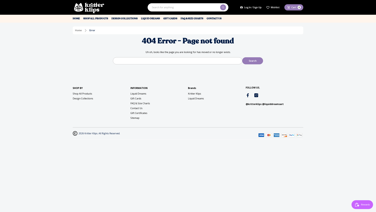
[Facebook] (248, 95)
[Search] (223, 7)
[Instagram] (256, 95)
